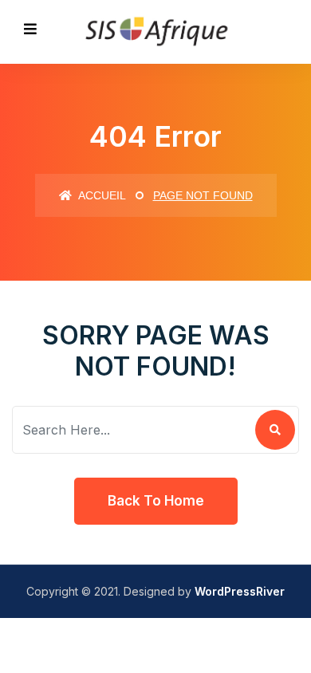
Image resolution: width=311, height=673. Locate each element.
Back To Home (156, 501)
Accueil (101, 195)
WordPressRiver (240, 591)
